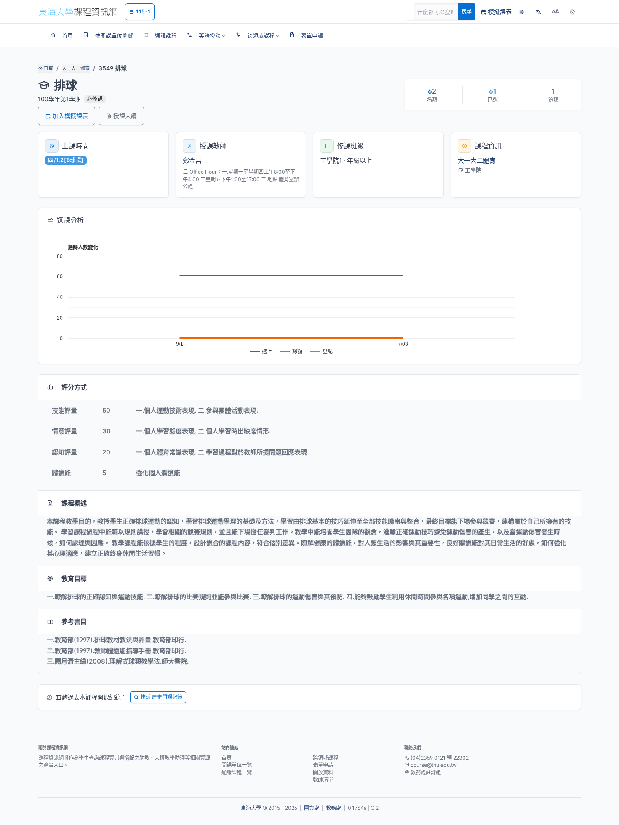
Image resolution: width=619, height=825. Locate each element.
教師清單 (323, 780)
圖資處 (311, 808)
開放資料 (323, 772)
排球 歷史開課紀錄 (161, 697)
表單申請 (323, 765)
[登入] (521, 11)
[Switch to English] (538, 11)
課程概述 (74, 503)
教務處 (333, 808)
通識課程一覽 (236, 772)
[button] (206, 35)
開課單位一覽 (236, 765)
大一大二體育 (76, 68)
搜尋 (467, 11)
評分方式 (74, 387)
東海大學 (251, 808)
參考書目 (74, 622)
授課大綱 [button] (125, 115)
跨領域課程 (325, 758)
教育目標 (74, 579)
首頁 (48, 68)
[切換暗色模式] (572, 11)
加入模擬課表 (70, 115)
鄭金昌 (192, 160)
